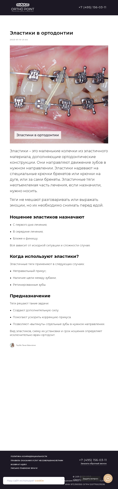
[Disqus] (59, 392)
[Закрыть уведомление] (62, 479)
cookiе (39, 480)
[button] (93, 463)
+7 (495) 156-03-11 (92, 7)
